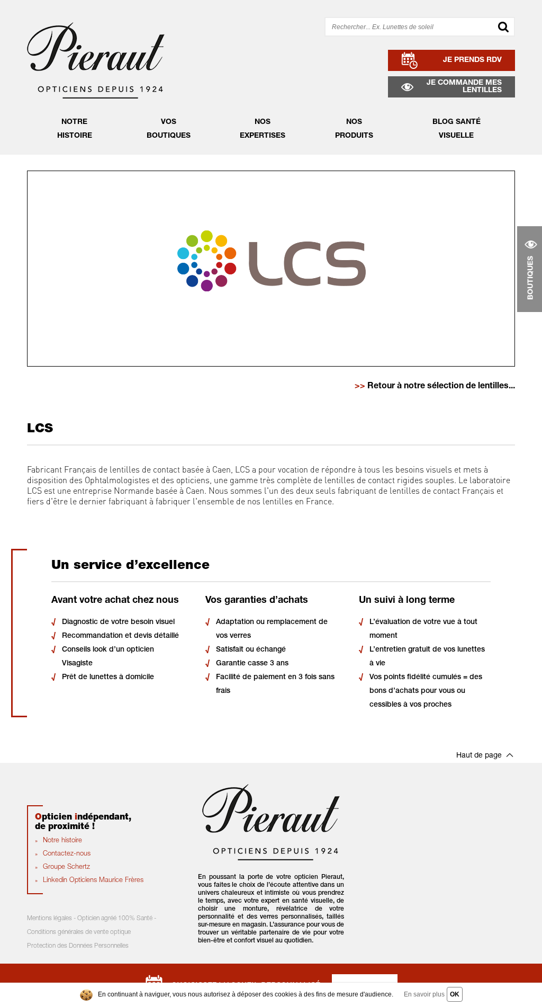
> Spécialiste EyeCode (260, 115)
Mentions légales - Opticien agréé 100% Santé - (91, 918)
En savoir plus (424, 994)
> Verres (329, 131)
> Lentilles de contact (353, 146)
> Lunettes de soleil (350, 115)
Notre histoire (62, 841)
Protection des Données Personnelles (78, 946)
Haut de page (479, 756)
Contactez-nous (67, 854)
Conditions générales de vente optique (79, 932)
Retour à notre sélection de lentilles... (435, 386)
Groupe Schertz (66, 867)
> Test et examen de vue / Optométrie (287, 146)
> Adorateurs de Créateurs (267, 131)
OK (454, 994)
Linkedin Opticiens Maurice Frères (93, 880)
